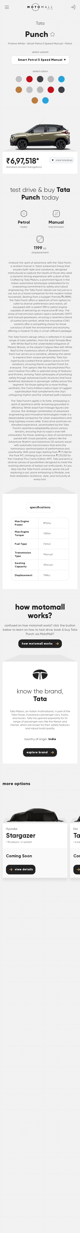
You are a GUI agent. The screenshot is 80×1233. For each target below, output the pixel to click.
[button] (52, 34)
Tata (40, 23)
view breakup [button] (64, 160)
